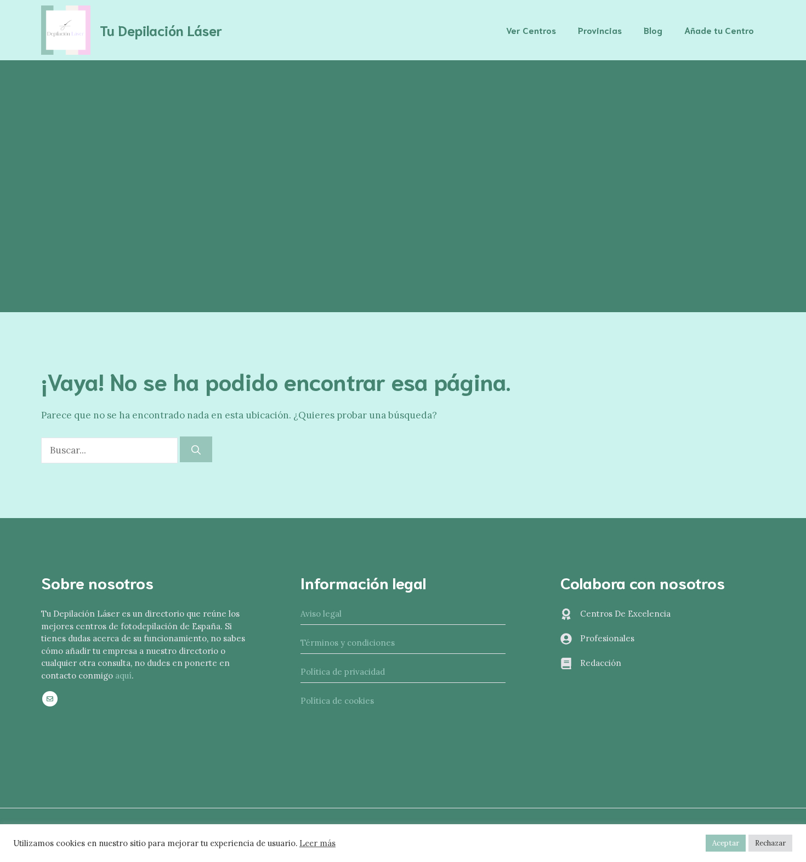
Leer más (317, 843)
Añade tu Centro (719, 30)
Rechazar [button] (770, 843)
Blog (653, 30)
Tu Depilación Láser (161, 30)
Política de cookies (337, 701)
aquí (123, 675)
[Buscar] (196, 449)
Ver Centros (531, 30)
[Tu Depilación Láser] (65, 29)
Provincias (600, 30)
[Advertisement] (403, 142)
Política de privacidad (342, 671)
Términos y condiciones (347, 642)
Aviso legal (321, 613)
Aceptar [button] (725, 843)
